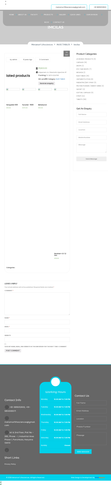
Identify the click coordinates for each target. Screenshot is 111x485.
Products (49, 14)
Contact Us (58, 22)
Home (11, 14)
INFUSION (79, 72)
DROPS (78, 66)
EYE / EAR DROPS (82, 69)
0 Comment (44, 59)
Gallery (62, 14)
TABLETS (79, 99)
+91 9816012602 (100, 7)
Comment (9, 291)
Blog (46, 22)
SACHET (79, 89)
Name (7, 318)
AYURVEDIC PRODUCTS (84, 59)
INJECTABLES (60, 79)
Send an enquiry (46, 83)
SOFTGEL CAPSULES (83, 92)
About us (22, 14)
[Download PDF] (1, 484)
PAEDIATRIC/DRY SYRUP (84, 82)
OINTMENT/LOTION (83, 79)
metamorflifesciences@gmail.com (70, 7)
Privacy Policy (10, 464)
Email (7, 327)
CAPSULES (80, 62)
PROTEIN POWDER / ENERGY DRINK (88, 86)
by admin (13, 59)
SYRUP (78, 96)
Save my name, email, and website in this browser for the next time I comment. (36, 347)
